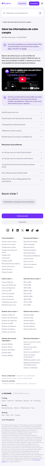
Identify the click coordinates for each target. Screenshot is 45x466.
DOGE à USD (28, 296)
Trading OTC (6, 255)
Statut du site (28, 261)
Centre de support (30, 264)
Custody (17, 415)
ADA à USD (27, 299)
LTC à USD (27, 305)
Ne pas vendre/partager (25, 378)
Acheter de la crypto (9, 242)
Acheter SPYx (6, 353)
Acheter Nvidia (29, 315)
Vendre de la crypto (9, 244)
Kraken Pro (10, 401)
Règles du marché (21, 383)
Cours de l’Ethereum (9, 285)
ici (34, 432)
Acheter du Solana (8, 329)
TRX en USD (28, 302)
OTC (12, 415)
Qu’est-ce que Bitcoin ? (32, 352)
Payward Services (7, 408)
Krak (9, 49)
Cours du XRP (6, 291)
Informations (32, 383)
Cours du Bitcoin (7, 282)
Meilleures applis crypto (32, 360)
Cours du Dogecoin (8, 288)
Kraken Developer (30, 250)
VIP (31, 401)
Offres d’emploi (29, 244)
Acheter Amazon (29, 323)
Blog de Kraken (29, 247)
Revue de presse (29, 253)
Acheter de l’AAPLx (8, 350)
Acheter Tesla (28, 318)
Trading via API (7, 261)
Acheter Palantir (29, 326)
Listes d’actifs (28, 259)
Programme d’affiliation (32, 256)
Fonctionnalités (8, 238)
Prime (7, 415)
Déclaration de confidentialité (26, 376)
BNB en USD (28, 291)
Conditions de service (8, 383)
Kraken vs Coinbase (30, 368)
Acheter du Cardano (9, 326)
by (6, 393)
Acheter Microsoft (30, 329)
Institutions (6, 258)
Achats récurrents (8, 266)
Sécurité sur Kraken (30, 242)
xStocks (16, 408)
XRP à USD (27, 288)
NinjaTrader (18, 401)
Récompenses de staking (11, 264)
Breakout (26, 401)
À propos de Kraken (31, 238)
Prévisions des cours (9, 305)
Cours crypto (7, 279)
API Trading (37, 401)
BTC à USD (27, 282)
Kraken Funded (7, 272)
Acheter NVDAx (7, 344)
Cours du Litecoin (8, 299)
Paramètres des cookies (9, 378)
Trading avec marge (9, 247)
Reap (32, 408)
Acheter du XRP (7, 323)
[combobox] (21, 13)
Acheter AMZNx (7, 355)
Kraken (4, 401)
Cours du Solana (7, 296)
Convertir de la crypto (32, 279)
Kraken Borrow (7, 269)
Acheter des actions (31, 311)
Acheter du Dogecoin (9, 321)
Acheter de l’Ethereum (10, 318)
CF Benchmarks (25, 408)
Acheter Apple (29, 321)
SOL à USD (27, 293)
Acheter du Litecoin (9, 332)
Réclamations (28, 267)
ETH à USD (27, 285)
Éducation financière (32, 338)
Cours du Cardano (8, 293)
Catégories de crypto (9, 302)
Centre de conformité (8, 381)
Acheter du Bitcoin (8, 315)
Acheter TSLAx (7, 347)
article (24, 49)
